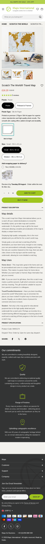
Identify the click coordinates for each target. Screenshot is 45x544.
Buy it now (22, 200)
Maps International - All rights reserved (21, 537)
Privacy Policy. (7, 505)
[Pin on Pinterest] (25, 339)
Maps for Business (8, 533)
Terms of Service (30, 503)
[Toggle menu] (3, 9)
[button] (42, 85)
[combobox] (22, 17)
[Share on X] (19, 339)
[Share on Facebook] (12, 339)
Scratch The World (18, 24)
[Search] (40, 17)
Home (4, 24)
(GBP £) (8, 511)
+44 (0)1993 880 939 (25, 533)
